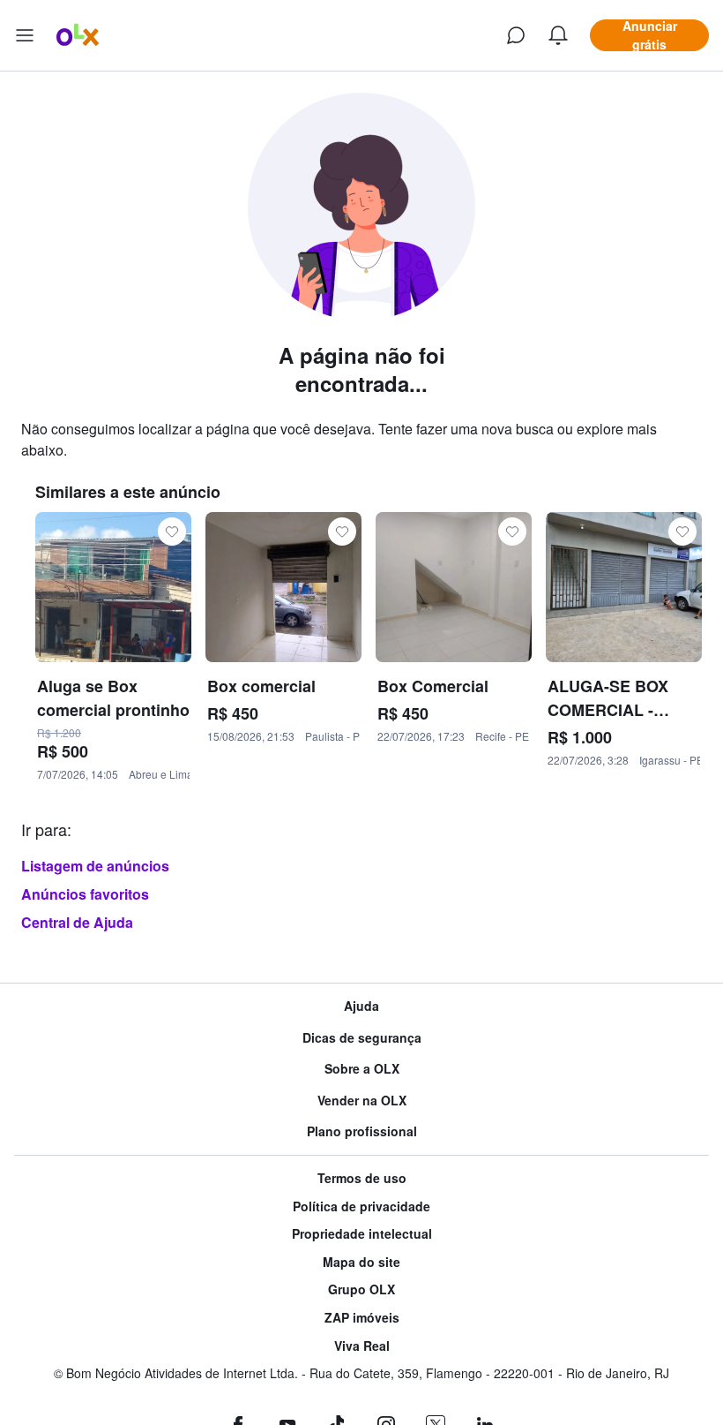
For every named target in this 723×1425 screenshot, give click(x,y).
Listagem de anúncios (95, 866)
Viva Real (362, 1346)
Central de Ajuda (77, 922)
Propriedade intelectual (362, 1233)
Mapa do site (361, 1262)
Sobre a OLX (361, 1068)
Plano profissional (362, 1131)
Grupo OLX (361, 1289)
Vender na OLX (361, 1100)
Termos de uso (361, 1178)
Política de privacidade (361, 1206)
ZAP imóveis (361, 1317)
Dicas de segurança (361, 1037)
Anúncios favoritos (85, 894)
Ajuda (361, 1006)
